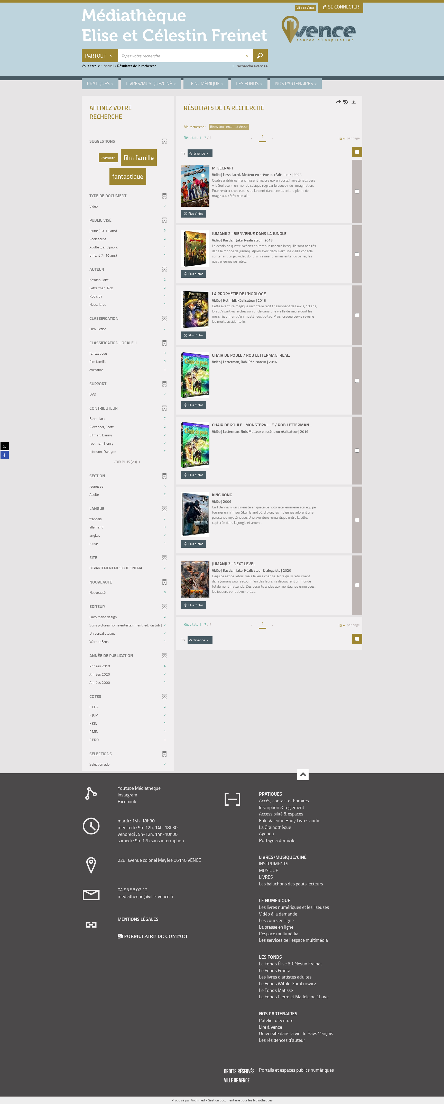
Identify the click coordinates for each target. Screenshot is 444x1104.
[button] (108, 157)
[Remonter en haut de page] (303, 774)
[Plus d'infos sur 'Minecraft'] (195, 186)
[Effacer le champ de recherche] (247, 55)
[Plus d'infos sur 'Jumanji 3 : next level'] (195, 579)
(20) (126, 461)
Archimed (198, 1100)
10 (340, 138)
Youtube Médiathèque (139, 788)
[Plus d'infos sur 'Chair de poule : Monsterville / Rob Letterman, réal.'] (195, 445)
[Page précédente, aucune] (252, 138)
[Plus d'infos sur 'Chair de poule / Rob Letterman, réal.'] (195, 375)
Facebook (127, 801)
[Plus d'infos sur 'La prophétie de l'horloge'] (195, 309)
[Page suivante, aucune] (273, 138)
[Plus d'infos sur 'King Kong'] (195, 514)
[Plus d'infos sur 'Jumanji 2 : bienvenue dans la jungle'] (195, 248)
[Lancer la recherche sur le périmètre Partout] (260, 55)
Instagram (127, 795)
